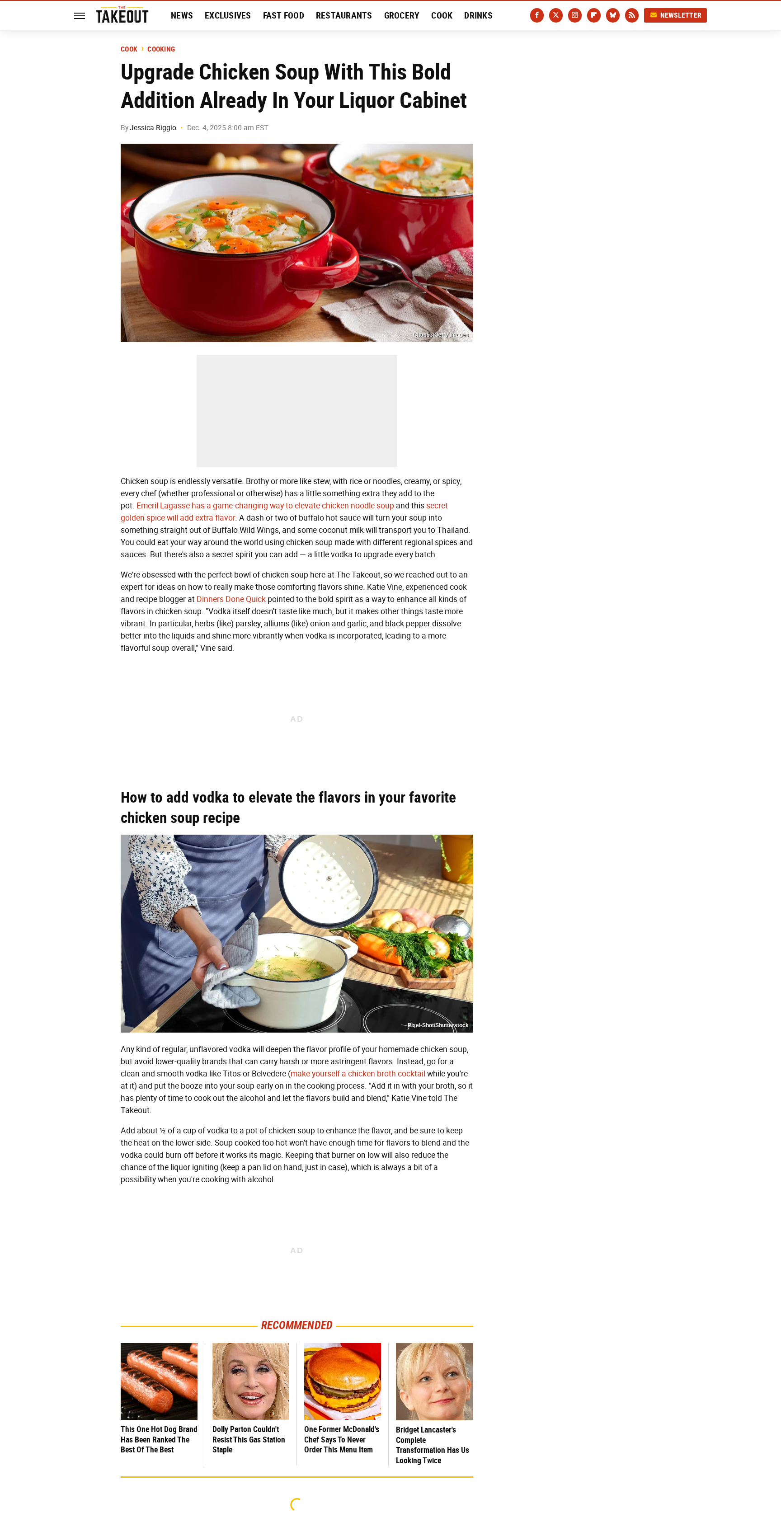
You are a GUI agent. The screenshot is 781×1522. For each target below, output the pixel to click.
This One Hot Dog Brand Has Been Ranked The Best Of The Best (159, 1439)
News (182, 15)
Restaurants (344, 15)
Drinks (478, 15)
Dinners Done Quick (231, 599)
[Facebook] (537, 15)
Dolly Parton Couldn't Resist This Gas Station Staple (248, 1439)
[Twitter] (556, 15)
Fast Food (283, 15)
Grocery (402, 15)
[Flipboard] (594, 15)
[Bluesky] (613, 15)
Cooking (161, 49)
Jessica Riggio (153, 127)
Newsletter (681, 15)
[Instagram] (575, 15)
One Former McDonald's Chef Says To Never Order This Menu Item (341, 1439)
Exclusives (228, 15)
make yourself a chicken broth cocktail (358, 1074)
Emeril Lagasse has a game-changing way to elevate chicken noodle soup (265, 506)
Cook (441, 15)
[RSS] (632, 15)
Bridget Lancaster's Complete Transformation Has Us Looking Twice (432, 1445)
